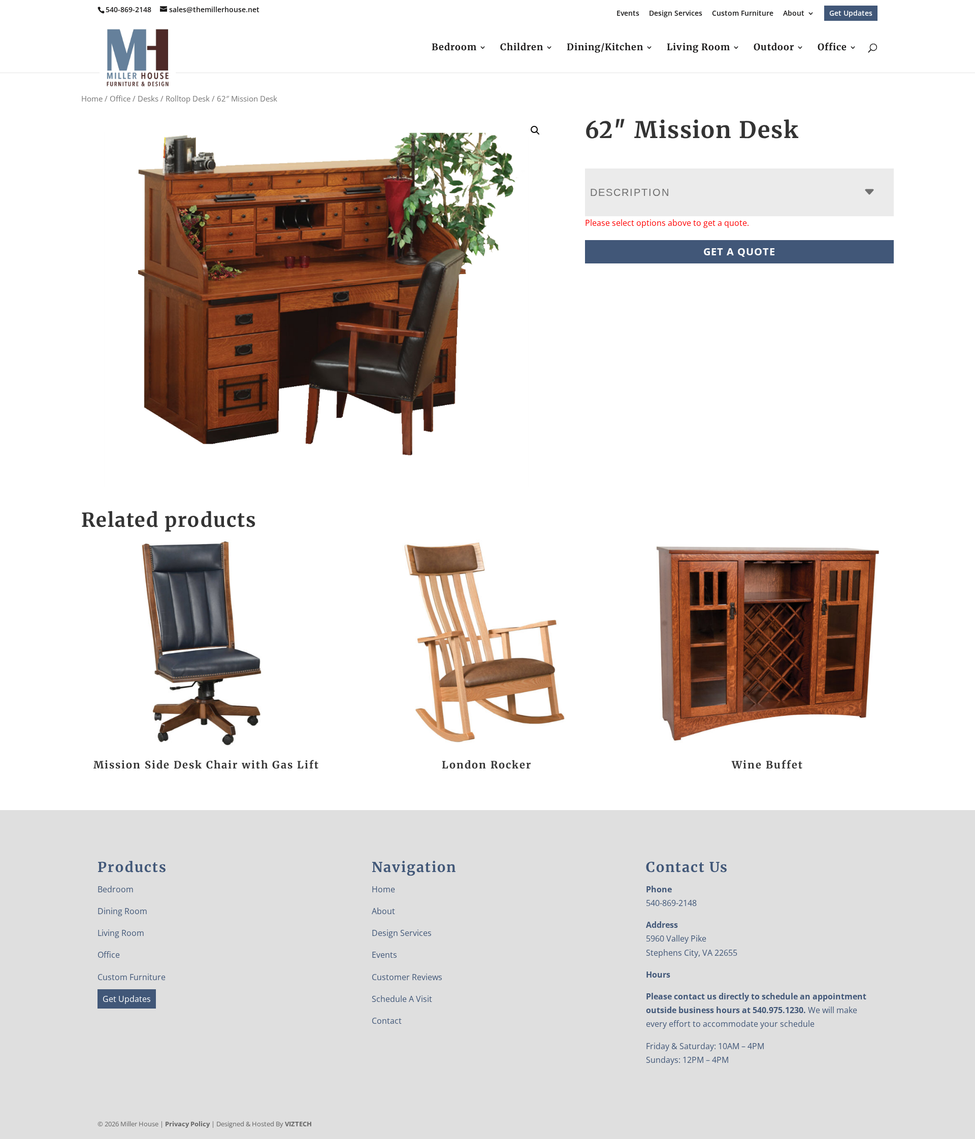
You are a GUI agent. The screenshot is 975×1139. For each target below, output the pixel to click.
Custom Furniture (742, 14)
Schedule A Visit (402, 998)
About (793, 14)
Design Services (675, 14)
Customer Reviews (407, 977)
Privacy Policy (187, 1123)
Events (627, 14)
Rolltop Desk (188, 98)
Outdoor (774, 48)
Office (832, 48)
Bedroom (454, 48)
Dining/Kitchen (605, 48)
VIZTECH (298, 1123)
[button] (535, 130)
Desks (148, 98)
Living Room (698, 48)
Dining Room (122, 911)
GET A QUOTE (739, 251)
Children (521, 48)
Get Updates (850, 13)
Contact (387, 1020)
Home (92, 98)
